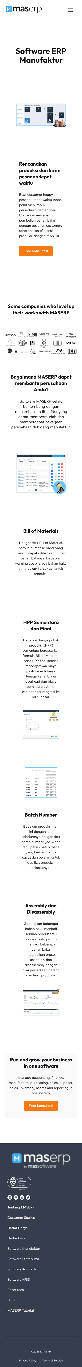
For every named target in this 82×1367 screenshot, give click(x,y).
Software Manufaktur (23, 1249)
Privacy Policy (27, 1360)
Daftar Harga (17, 1228)
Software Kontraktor (23, 1269)
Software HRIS (18, 1280)
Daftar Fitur (16, 1238)
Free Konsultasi (36, 251)
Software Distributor (23, 1259)
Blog (11, 1300)
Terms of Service (52, 1360)
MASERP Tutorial (20, 1311)
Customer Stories (21, 1218)
